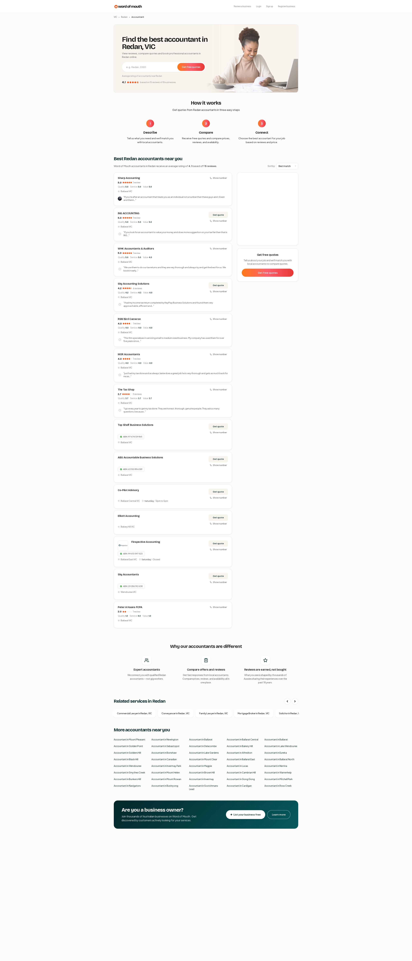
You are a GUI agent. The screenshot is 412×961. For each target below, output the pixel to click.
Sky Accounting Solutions (133, 283)
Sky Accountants (128, 574)
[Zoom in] (294, 176)
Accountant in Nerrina (275, 765)
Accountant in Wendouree (127, 765)
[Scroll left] (287, 701)
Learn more (279, 814)
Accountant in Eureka (275, 752)
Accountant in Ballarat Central (242, 739)
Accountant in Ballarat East (241, 759)
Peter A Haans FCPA (130, 607)
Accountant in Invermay (201, 779)
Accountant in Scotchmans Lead (203, 787)
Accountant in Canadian (164, 759)
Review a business (242, 6)
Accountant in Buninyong (164, 785)
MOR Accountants (129, 354)
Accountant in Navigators (127, 785)
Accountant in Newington (164, 739)
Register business (286, 6)
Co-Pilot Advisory (128, 490)
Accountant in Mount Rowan (166, 779)
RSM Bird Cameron (129, 319)
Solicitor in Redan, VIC (290, 713)
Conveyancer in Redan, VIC (176, 713)
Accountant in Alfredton (239, 752)
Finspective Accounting (145, 541)
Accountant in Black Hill (126, 759)
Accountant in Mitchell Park (278, 779)
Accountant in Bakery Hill (240, 746)
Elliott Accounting (129, 515)
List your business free (247, 814)
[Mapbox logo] (245, 242)
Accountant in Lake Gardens (204, 752)
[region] (267, 209)
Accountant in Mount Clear (203, 759)
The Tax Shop (126, 389)
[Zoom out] (294, 181)
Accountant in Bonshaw (164, 752)
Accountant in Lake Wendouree (280, 746)
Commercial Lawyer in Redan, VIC (134, 713)
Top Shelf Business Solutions (135, 424)
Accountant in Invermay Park (166, 765)
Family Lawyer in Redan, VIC (213, 713)
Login (258, 6)
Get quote (218, 215)
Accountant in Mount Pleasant (129, 739)
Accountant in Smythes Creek (129, 772)
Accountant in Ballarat (200, 739)
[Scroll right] (295, 701)
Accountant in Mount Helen (165, 772)
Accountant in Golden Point (128, 746)
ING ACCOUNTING (128, 213)
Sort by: (271, 166)
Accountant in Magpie (200, 765)
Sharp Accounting (129, 178)
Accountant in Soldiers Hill (127, 752)
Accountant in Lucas (237, 765)
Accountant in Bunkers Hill (127, 779)
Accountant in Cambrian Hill (241, 772)
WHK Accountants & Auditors (136, 248)
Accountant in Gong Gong (241, 779)
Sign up (269, 6)
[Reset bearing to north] (294, 186)
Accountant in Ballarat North (279, 759)
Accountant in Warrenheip (278, 772)
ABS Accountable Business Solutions (140, 457)
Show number (220, 178)
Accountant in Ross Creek (278, 785)
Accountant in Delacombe (203, 746)
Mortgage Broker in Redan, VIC (253, 713)
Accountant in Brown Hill (202, 772)
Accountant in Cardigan (239, 785)
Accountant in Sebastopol (165, 746)
